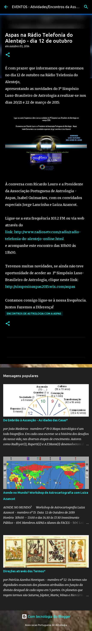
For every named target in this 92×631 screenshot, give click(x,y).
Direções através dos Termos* (24, 571)
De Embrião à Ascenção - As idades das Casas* (35, 420)
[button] (7, 55)
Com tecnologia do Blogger (48, 616)
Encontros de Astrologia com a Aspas (34, 313)
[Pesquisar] (86, 7)
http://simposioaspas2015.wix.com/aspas (40, 286)
